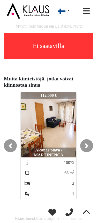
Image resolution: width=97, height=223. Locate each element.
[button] (10, 145)
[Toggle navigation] (86, 11)
